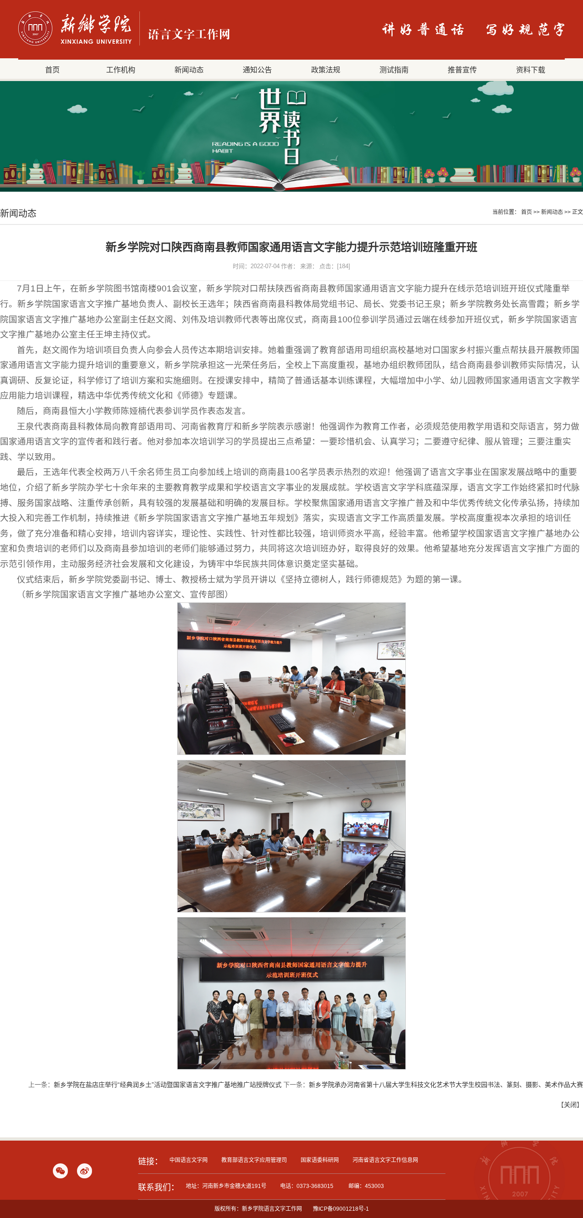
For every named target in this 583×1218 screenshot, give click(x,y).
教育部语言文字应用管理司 (254, 1160)
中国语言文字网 (188, 1160)
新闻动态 (189, 70)
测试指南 (394, 70)
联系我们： (158, 1187)
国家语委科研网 (320, 1160)
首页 (52, 70)
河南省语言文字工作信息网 (385, 1160)
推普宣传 (462, 70)
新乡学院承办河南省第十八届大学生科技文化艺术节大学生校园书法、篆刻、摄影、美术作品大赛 (446, 1084)
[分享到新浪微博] (84, 1170)
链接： (150, 1161)
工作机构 (120, 70)
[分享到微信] (60, 1170)
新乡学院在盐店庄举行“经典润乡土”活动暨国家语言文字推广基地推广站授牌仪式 (167, 1084)
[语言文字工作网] (124, 45)
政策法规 (325, 70)
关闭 (570, 1104)
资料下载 (530, 70)
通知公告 (257, 70)
